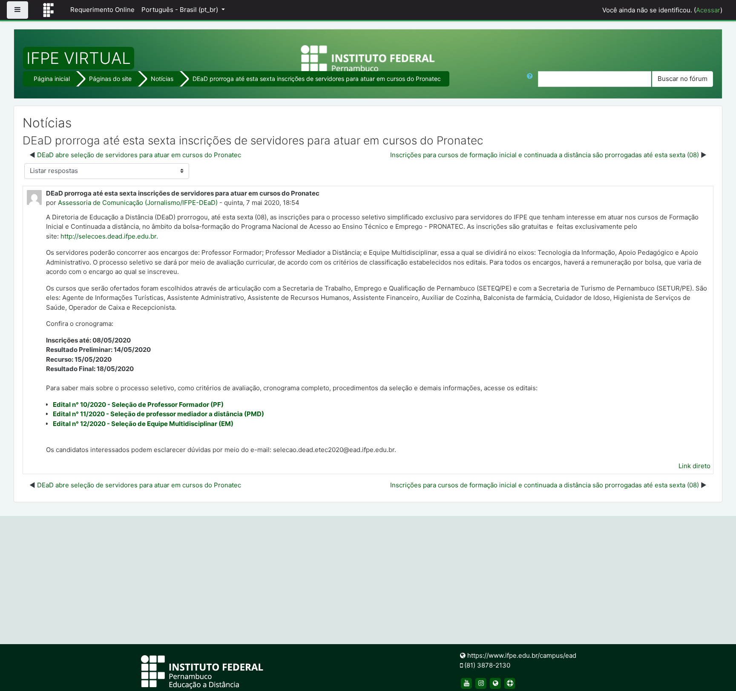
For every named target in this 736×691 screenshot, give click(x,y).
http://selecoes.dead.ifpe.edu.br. (109, 236)
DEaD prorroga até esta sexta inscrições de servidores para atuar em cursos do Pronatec (317, 78)
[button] (531, 79)
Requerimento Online (102, 10)
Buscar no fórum (682, 79)
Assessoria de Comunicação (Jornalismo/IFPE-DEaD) (138, 203)
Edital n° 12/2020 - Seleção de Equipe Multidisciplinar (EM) (143, 424)
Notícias (162, 78)
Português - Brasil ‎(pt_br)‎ (180, 10)
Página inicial (52, 78)
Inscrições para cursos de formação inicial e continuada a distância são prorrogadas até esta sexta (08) (544, 155)
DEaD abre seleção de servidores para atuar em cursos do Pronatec (139, 155)
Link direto (694, 466)
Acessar (708, 10)
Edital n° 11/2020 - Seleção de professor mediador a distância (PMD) (158, 414)
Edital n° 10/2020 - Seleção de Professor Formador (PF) (138, 404)
